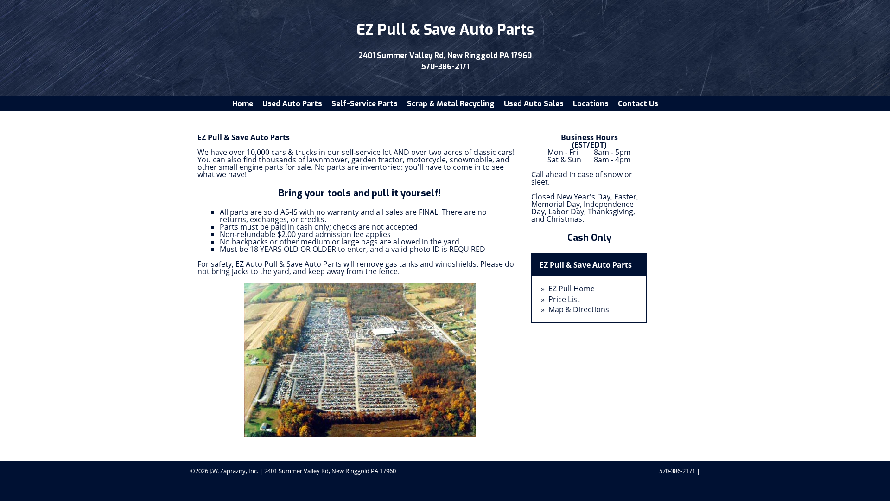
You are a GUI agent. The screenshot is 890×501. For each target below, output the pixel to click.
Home (242, 104)
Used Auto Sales (534, 104)
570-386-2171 (445, 66)
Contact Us (638, 104)
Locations (591, 104)
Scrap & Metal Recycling (451, 104)
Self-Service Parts (364, 104)
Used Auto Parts (292, 104)
